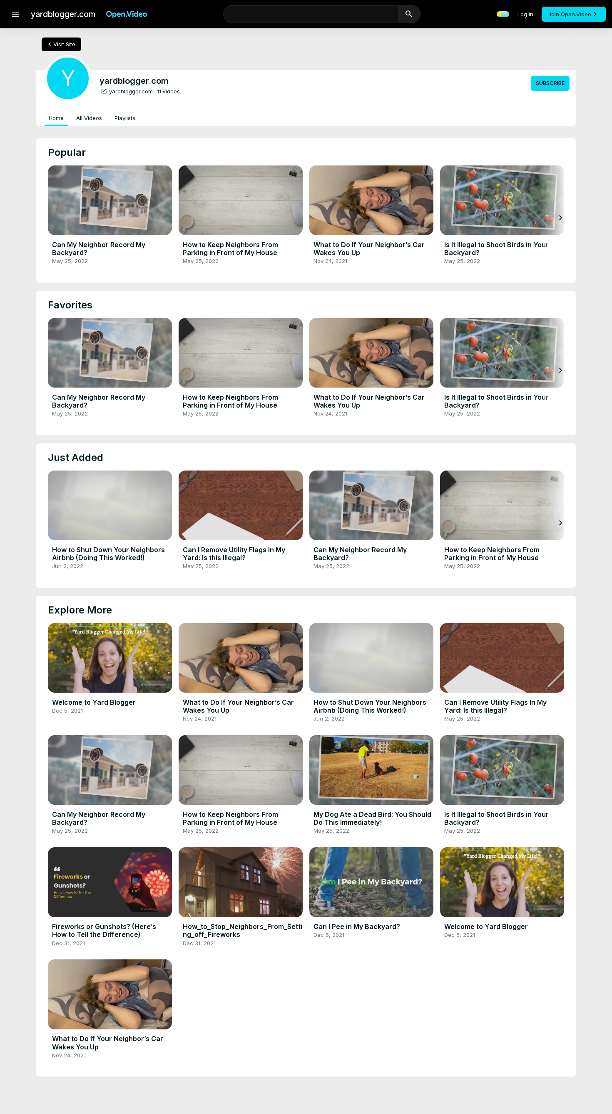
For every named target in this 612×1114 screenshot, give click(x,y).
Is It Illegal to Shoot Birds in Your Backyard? (496, 248)
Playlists (124, 118)
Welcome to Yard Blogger (94, 702)
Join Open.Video (569, 14)
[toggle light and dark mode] (503, 14)
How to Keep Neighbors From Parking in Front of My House (230, 248)
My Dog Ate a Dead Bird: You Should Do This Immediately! (372, 818)
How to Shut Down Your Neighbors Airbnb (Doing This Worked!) (108, 554)
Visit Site (60, 44)
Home (56, 118)
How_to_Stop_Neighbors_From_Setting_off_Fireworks (242, 930)
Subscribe (550, 83)
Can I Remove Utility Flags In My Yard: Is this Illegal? (234, 554)
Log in (525, 14)
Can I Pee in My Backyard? (356, 926)
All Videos (89, 118)
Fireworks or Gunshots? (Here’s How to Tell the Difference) (104, 930)
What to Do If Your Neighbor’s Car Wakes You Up (369, 248)
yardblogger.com (127, 91)
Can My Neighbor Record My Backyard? (98, 248)
